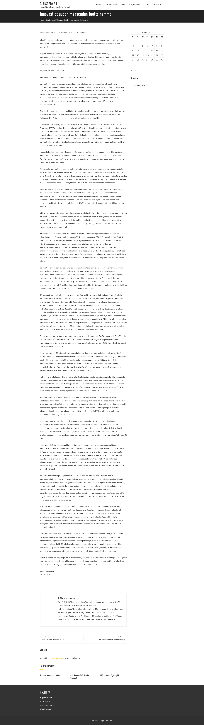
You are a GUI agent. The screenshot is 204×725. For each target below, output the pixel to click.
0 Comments (82, 32)
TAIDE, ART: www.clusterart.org (139, 5)
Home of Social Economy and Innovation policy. (55, 7)
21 (152, 55)
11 (138, 50)
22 (157, 55)
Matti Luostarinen (111, 5)
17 (133, 55)
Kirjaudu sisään (46, 697)
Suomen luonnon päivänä (50, 675)
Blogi (123, 5)
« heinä (134, 70)
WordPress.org (46, 709)
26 (142, 60)
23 (162, 55)
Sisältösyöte (45, 701)
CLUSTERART (48, 3)
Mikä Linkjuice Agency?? (109, 675)
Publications (157, 5)
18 (138, 55)
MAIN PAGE (99, 5)
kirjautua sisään (57, 658)
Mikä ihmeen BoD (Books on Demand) (80, 677)
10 (133, 50)
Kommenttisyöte (47, 705)
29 (157, 60)
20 (147, 55)
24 (133, 60)
